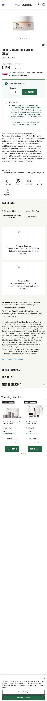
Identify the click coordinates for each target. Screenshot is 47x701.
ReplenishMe (14, 102)
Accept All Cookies (23, 698)
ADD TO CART (29, 92)
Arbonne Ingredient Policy (12, 359)
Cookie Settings (23, 692)
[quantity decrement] (12, 92)
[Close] (44, 678)
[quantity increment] (19, 92)
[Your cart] (43, 4)
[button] (4, 4)
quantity (13, 88)
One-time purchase (17, 83)
